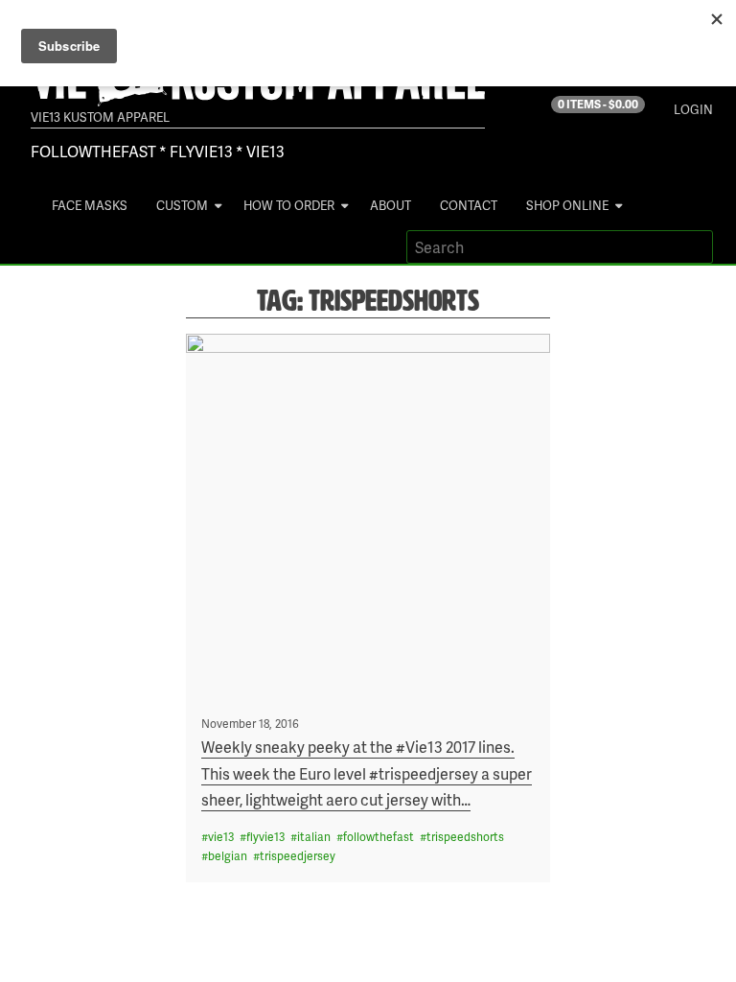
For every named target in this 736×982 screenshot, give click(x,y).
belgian (227, 856)
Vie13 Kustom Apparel (100, 117)
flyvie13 (265, 837)
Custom (182, 205)
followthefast (378, 837)
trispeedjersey (297, 856)
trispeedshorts (465, 837)
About (390, 205)
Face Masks (89, 205)
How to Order (288, 205)
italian (314, 837)
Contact (468, 205)
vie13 (221, 837)
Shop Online (567, 205)
